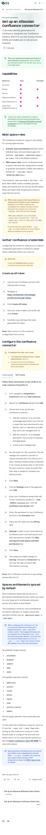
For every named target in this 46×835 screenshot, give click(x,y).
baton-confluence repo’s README (23, 741)
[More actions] (43, 3)
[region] (23, 95)
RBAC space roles (33, 760)
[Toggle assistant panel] (40, 3)
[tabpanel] (23, 479)
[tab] (7, 374)
